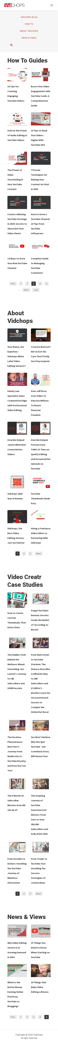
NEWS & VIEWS (29, 38)
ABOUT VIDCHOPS (29, 31)
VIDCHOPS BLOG (29, 17)
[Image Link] (17, 74)
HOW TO (29, 24)
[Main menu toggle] (52, 5)
